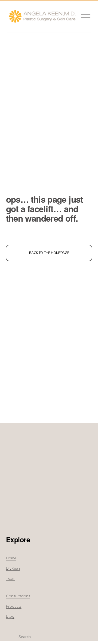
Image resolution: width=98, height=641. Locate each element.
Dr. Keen (13, 568)
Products (14, 606)
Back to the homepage (49, 253)
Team (10, 578)
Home (11, 558)
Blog (10, 616)
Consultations (18, 596)
